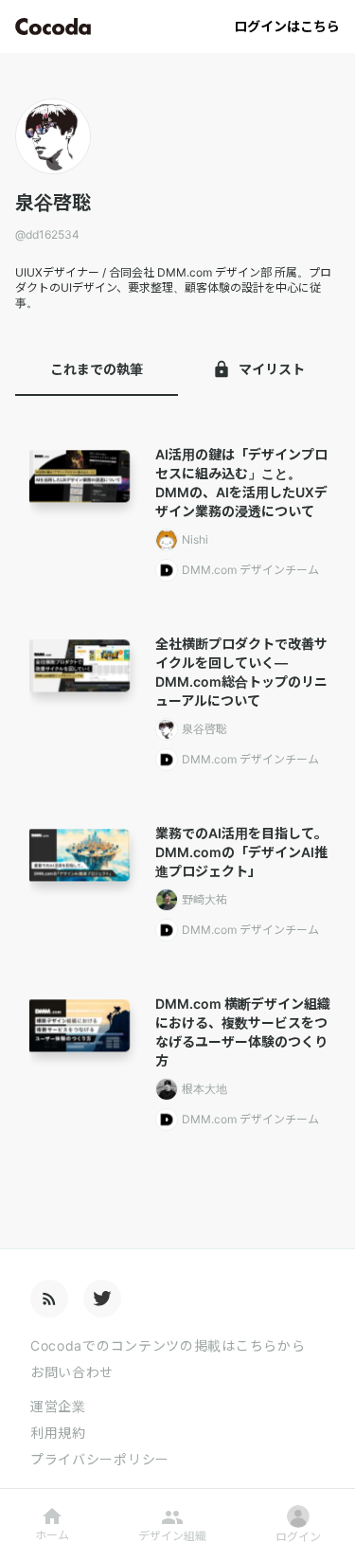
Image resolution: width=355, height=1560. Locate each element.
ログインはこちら (287, 26)
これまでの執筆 (96, 369)
